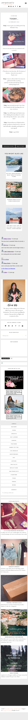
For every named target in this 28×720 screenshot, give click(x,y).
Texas (14, 478)
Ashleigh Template (17, 708)
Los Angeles (14, 450)
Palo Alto (14, 464)
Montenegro (14, 454)
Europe (14, 440)
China (14, 430)
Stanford (14, 15)
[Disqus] (14, 254)
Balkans (14, 426)
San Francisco (14, 471)
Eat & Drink (14, 437)
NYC (14, 457)
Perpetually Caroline (9, 708)
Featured (14, 443)
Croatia (14, 433)
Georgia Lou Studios (7, 710)
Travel (14, 481)
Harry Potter (14, 447)
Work (14, 484)
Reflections (14, 467)
